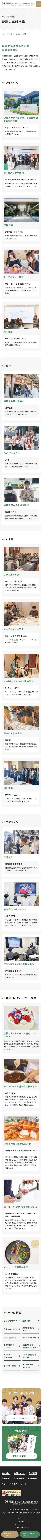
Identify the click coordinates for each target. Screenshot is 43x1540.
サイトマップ (21, 1518)
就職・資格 (32, 1478)
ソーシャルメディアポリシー (21, 1527)
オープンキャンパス (30, 1534)
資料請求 (21, 1521)
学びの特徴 (10, 34)
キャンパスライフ (9, 1483)
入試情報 (33, 1473)
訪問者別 (6, 1478)
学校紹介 (6, 1473)
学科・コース (19, 1473)
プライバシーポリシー (21, 1524)
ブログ (24, 1483)
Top (3, 34)
